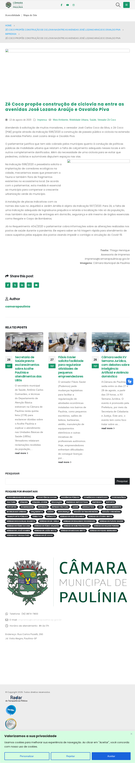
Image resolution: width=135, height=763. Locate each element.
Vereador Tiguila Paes (18, 535)
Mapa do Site (30, 15)
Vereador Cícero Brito (100, 516)
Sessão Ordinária (111, 511)
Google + (29, 285)
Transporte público (17, 516)
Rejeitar (70, 756)
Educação (57, 502)
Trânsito (51, 516)
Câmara (24, 502)
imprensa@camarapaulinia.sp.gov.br (40, 619)
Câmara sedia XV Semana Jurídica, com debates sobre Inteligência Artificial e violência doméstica (115, 367)
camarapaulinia (17, 306)
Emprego (97, 502)
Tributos (37, 516)
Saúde (93, 120)
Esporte (110, 502)
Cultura (11, 502)
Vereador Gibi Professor (76, 525)
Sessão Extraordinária (86, 511)
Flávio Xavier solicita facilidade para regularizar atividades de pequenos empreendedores (70, 367)
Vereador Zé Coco (107, 120)
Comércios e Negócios (96, 497)
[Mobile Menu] (126, 5)
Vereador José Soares (18, 530)
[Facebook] (61, 4)
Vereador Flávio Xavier (111, 521)
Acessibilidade (12, 15)
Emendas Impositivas (77, 502)
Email (36, 285)
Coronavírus (119, 497)
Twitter (15, 285)
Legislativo (88, 507)
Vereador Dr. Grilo (49, 521)
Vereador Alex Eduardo (72, 516)
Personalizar (27, 756)
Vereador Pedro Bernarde (103, 530)
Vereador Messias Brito (73, 530)
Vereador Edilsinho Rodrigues (79, 521)
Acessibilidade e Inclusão (20, 497)
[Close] (131, 734)
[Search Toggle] (118, 5)
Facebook (7, 285)
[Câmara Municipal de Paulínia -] (14, 4)
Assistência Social (47, 497)
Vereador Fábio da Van (18, 525)
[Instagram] (73, 4)
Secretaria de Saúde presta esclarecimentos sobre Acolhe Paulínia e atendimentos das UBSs (28, 368)
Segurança (64, 511)
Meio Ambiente (60, 120)
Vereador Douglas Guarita (21, 521)
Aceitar (111, 756)
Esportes (12, 507)
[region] (67, 747)
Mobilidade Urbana (78, 120)
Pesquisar (12, 473)
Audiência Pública (70, 497)
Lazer (75, 507)
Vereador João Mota (45, 530)
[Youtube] (67, 4)
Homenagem (27, 507)
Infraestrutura (60, 507)
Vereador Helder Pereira (106, 525)
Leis (100, 507)
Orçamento (37, 511)
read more (21, 453)
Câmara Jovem (39, 502)
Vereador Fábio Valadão (46, 525)
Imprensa (42, 120)
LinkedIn (22, 285)
